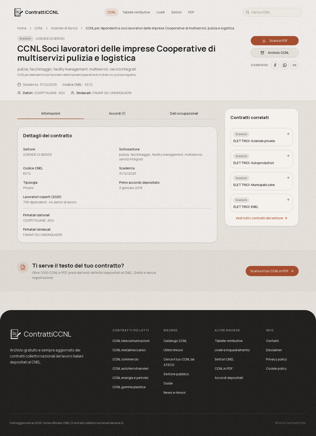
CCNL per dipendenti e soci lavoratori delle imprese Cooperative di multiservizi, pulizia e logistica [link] (160, 28)
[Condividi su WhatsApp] (285, 65)
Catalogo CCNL (175, 340)
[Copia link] (294, 65)
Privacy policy (276, 359)
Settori (176, 12)
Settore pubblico (176, 374)
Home (22, 28)
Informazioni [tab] (50, 113)
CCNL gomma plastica (129, 387)
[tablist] (117, 113)
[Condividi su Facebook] (275, 65)
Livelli (161, 12)
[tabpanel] (117, 185)
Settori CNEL (224, 359)
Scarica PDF (279, 40)
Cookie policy (276, 368)
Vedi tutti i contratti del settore (259, 218)
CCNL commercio (125, 359)
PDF (191, 12)
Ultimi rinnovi (173, 350)
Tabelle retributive (136, 12)
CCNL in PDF (224, 368)
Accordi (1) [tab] (117, 113)
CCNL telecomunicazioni (130, 340)
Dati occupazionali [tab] (184, 113)
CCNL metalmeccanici (129, 350)
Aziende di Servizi (64, 28)
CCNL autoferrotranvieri (130, 368)
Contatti (272, 340)
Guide (168, 383)
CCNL (111, 12)
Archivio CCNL (278, 52)
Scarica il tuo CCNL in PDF (269, 271)
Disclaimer (274, 350)
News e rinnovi (175, 392)
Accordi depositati (229, 377)
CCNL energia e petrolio (130, 377)
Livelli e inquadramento (232, 350)
